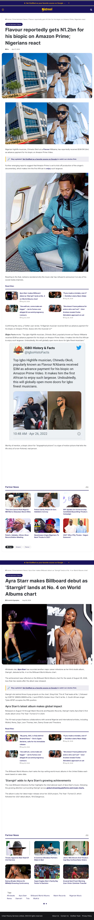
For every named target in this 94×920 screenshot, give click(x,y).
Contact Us (65, 916)
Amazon (18, 547)
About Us (55, 916)
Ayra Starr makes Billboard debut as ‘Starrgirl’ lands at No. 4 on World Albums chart (32, 296)
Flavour (27, 547)
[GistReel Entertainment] (47, 9)
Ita (8, 49)
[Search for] (91, 10)
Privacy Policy (87, 916)
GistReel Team (75, 916)
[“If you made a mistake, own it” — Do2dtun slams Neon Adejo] (55, 295)
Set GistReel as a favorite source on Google (40, 159)
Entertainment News (20, 19)
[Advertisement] (47, 469)
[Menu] (3, 10)
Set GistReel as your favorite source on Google (44, 3)
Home (9, 19)
